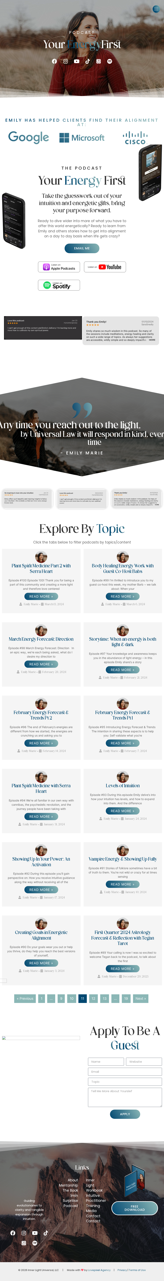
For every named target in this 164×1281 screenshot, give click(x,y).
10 (72, 999)
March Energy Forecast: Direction (41, 639)
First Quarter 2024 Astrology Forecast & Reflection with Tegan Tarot (122, 938)
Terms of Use (137, 1270)
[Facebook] (55, 61)
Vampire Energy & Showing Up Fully (123, 859)
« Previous (25, 999)
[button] (156, 9)
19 (126, 999)
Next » (141, 999)
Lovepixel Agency (99, 1270)
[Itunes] (99, 61)
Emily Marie (31, 604)
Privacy (122, 1270)
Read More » (41, 596)
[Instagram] (66, 61)
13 (105, 999)
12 (93, 999)
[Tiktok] (88, 61)
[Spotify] (110, 61)
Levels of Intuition (123, 786)
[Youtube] (77, 61)
